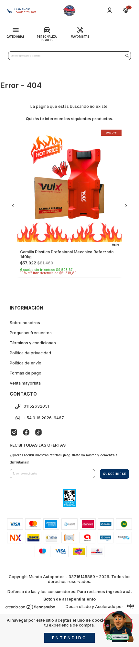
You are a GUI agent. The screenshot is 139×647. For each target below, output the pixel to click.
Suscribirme (69, 155)
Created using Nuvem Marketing (70, 174)
